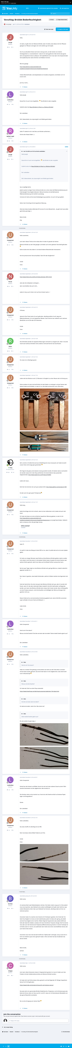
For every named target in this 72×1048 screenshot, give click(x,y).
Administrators (11, 469)
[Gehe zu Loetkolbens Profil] (10, 94)
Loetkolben (10, 100)
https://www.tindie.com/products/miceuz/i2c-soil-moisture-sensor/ (37, 985)
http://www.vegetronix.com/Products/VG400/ (39, 475)
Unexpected (10, 240)
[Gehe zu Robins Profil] (10, 341)
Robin (10, 346)
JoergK (9, 24)
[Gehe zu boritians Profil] (10, 898)
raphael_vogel (10, 136)
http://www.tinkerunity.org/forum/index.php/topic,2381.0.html (36, 277)
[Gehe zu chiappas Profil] (10, 965)
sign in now (35, 1016)
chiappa (10, 971)
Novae (10, 281)
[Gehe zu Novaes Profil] (10, 276)
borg (11, 467)
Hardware (27, 24)
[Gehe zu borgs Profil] (10, 462)
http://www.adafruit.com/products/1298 (56, 487)
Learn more (2, 2)
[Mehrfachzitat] (20, 87)
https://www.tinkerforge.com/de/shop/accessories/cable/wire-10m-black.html (39, 691)
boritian (10, 904)
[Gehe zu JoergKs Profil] (4, 24)
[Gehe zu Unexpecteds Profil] (10, 235)
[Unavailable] (44, 389)
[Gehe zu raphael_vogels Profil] (10, 131)
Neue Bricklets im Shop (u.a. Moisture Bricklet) (41, 107)
